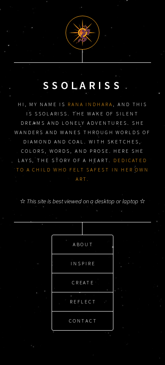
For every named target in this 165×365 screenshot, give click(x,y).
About (83, 244)
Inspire (83, 263)
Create (83, 282)
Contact (83, 320)
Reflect (83, 301)
